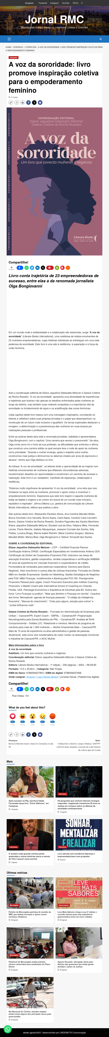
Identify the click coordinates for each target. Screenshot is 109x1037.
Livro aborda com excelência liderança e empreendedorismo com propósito (76, 855)
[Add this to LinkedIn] (37, 268)
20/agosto (14, 920)
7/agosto (14, 862)
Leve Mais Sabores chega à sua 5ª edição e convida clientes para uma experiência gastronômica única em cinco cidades (77, 914)
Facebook (43, 3)
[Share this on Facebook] (20, 268)
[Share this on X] (43, 268)
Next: (78, 745)
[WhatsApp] (26, 268)
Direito (61, 955)
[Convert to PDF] (62, 268)
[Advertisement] (59, 309)
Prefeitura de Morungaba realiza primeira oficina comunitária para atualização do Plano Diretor (29, 964)
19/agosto (14, 809)
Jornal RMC (54, 19)
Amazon (30, 676)
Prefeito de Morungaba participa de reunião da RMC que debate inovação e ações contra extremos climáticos (30, 914)
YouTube (65, 3)
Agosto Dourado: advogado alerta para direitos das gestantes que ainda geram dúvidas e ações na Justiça (76, 964)
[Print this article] (57, 268)
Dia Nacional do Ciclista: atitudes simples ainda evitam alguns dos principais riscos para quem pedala (30, 1014)
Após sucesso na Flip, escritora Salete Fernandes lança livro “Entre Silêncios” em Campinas (29, 803)
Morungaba (14, 905)
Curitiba (13, 1005)
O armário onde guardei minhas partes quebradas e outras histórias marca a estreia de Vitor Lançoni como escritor (29, 856)
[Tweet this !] (32, 268)
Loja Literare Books (47, 676)
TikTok (75, 3)
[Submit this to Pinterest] (50, 268)
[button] (9, 38)
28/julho (63, 859)
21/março (14, 97)
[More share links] (68, 268)
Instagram (54, 3)
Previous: (31, 743)
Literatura (13, 57)
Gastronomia (64, 905)
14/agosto (63, 812)
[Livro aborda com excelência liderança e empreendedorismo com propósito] (79, 834)
